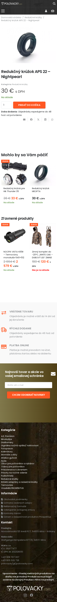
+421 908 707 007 (10, 557)
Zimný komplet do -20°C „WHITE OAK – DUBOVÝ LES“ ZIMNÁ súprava (42, 256)
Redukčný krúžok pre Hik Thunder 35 (14, 190)
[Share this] (31, 119)
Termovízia (7, 485)
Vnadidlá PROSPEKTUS (12, 488)
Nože (3, 460)
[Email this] (24, 119)
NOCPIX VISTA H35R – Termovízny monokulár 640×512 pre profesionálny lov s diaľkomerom (14, 257)
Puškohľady (7, 475)
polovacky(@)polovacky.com (17, 563)
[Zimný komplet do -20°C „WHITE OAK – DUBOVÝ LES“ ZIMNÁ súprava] (43, 236)
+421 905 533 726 (10, 560)
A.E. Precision (7, 436)
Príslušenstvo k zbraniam (14, 469)
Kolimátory (7, 451)
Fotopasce (7, 448)
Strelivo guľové (9, 457)
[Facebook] (31, 595)
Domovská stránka (11, 17)
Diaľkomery (7, 442)
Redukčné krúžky (33, 17)
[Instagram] (25, 595)
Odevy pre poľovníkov (13, 466)
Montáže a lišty (9, 454)
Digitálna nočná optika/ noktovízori (19, 445)
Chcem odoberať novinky (28, 394)
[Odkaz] (46, 11)
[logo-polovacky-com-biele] (11, 3)
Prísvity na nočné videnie (14, 472)
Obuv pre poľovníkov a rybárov (17, 463)
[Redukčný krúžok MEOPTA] (43, 173)
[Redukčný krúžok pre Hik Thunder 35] (14, 173)
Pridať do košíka (29, 105)
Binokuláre (6, 439)
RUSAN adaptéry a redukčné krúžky (19, 482)
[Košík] (52, 11)
